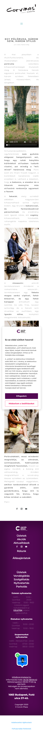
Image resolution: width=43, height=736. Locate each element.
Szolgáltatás (21, 579)
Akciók (21, 539)
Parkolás (21, 586)
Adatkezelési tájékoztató (21, 722)
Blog (27, 44)
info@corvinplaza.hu (21, 677)
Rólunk (21, 551)
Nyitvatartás (21, 583)
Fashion (23, 44)
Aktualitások (22, 542)
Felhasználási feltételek (21, 729)
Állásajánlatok (21, 558)
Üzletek (21, 535)
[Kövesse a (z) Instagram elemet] (21, 509)
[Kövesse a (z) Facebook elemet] (17, 509)
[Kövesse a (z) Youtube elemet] (26, 509)
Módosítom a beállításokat (21, 403)
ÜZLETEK (17, 610)
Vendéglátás (22, 575)
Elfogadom (21, 396)
